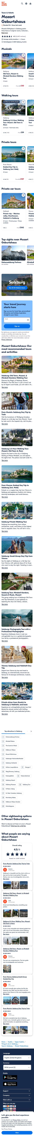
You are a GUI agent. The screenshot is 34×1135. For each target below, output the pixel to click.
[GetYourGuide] (4, 3)
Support (5, 1091)
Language (6, 1053)
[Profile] (30, 4)
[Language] (26, 3)
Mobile (5, 1073)
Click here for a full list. (18, 826)
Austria (10, 1042)
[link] (14, 71)
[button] (14, 71)
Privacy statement (7, 340)
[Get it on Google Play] (10, 1077)
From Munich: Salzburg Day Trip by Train (16, 864)
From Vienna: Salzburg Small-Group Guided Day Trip (15, 978)
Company (6, 1095)
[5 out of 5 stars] (17, 866)
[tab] (13, 731)
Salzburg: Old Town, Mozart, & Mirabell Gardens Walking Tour (16, 894)
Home (3, 1042)
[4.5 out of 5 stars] (7, 36)
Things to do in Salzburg (9, 1044)
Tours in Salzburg (7, 1046)
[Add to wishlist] (23, 55)
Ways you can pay (9, 1103)
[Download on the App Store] (10, 1084)
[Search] (22, 3)
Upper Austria (19, 1042)
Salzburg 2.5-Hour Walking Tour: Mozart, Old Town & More (16, 922)
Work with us (7, 1100)
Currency (6, 1063)
